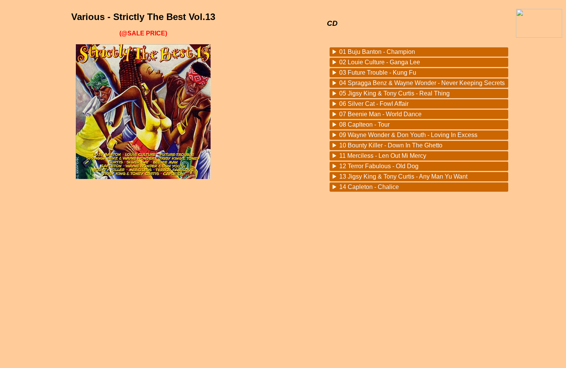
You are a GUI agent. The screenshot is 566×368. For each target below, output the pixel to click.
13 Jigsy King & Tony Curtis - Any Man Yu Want (403, 176)
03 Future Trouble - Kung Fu (377, 72)
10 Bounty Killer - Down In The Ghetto (390, 145)
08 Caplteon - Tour (364, 124)
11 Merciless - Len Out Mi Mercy (382, 155)
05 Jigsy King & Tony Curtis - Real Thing (394, 93)
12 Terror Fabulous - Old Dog (379, 166)
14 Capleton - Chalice (369, 187)
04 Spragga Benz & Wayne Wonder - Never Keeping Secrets (422, 83)
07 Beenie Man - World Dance (380, 114)
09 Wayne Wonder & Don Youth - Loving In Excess (408, 135)
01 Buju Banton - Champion (377, 52)
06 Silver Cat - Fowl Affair (374, 103)
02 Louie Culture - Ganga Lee (379, 62)
